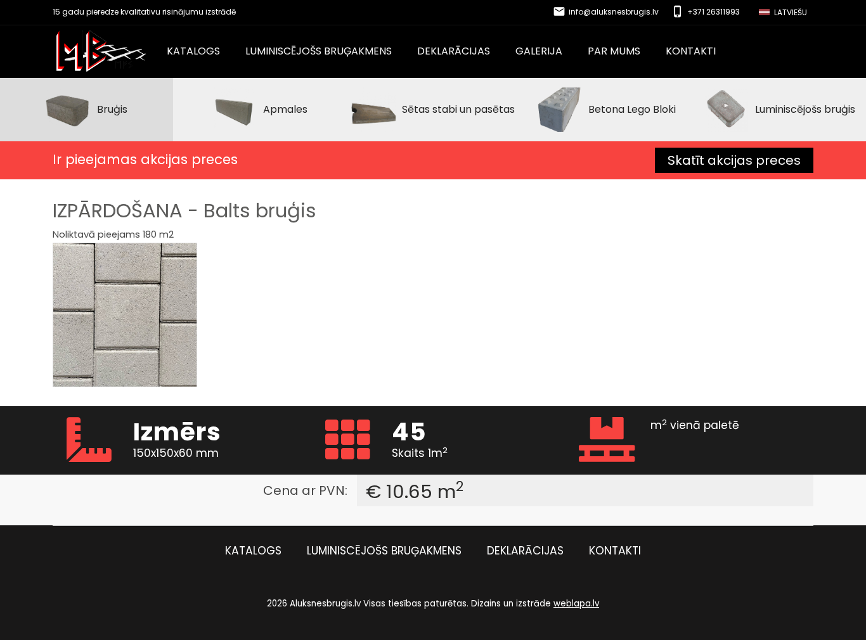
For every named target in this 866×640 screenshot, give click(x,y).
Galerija (538, 51)
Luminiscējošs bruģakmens (318, 51)
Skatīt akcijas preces (734, 160)
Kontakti (691, 51)
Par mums (614, 51)
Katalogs (193, 51)
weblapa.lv (576, 604)
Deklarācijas (453, 51)
